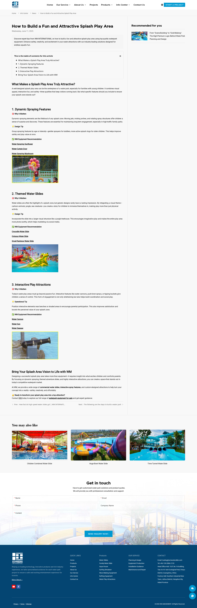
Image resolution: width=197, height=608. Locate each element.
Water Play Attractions (107, 579)
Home (14, 13)
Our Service (74, 573)
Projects (73, 566)
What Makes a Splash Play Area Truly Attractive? (38, 60)
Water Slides (103, 560)
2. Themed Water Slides (28, 67)
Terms (22, 604)
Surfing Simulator (105, 570)
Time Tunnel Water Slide (157, 447)
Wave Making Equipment (108, 573)
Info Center (24, 13)
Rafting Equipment (106, 576)
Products (73, 563)
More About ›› (17, 580)
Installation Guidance (136, 566)
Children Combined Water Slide (39, 447)
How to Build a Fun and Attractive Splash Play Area (58, 13)
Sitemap (28, 604)
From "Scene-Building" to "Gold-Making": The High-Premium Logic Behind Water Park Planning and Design (158, 36)
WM (20, 398)
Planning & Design (134, 560)
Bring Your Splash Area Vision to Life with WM (38, 75)
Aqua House (103, 566)
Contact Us (74, 579)
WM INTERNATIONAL (15, 4)
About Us (73, 570)
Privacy (16, 604)
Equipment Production (136, 563)
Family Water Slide (105, 563)
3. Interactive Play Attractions (30, 71)
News (34, 13)
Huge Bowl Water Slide (98, 447)
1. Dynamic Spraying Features (31, 64)
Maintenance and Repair (137, 570)
